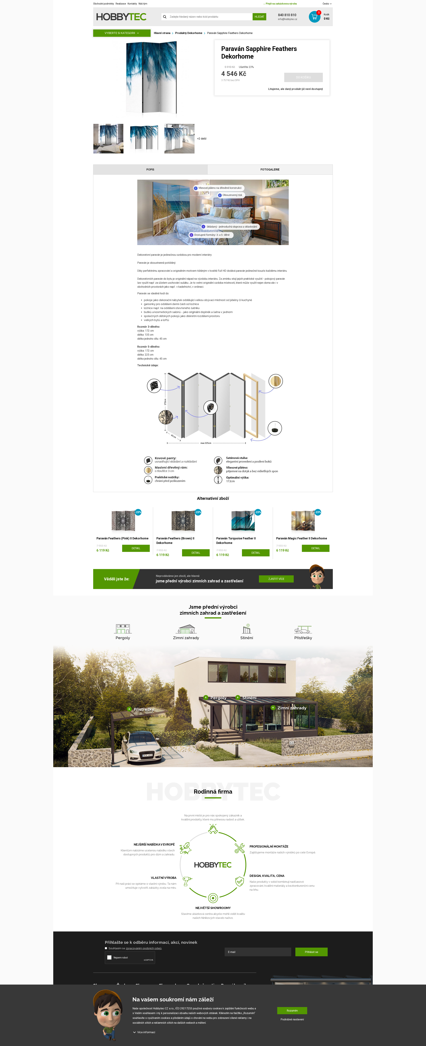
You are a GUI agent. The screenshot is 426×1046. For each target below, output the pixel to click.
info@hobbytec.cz (287, 19)
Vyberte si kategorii (120, 33)
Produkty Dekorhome (188, 33)
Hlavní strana (162, 33)
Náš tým (143, 3)
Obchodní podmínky (103, 3)
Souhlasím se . (135, 948)
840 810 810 (287, 15)
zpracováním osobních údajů (144, 948)
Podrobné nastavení (292, 1019)
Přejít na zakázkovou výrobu (280, 3)
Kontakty (132, 3)
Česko (326, 3)
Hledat (259, 16)
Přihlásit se (311, 952)
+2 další (201, 138)
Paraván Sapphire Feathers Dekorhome (230, 33)
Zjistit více (276, 579)
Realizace (121, 3)
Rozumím (292, 1010)
